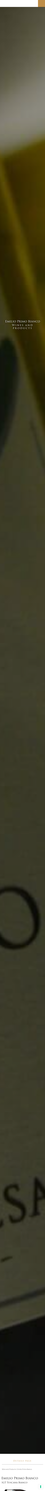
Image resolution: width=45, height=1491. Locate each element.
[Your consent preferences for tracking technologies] (40, 1486)
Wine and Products (9, 1469)
